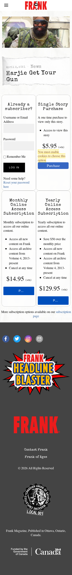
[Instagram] (28, 338)
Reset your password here (16, 184)
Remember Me (16, 156)
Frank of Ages (36, 457)
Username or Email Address (15, 119)
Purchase (53, 165)
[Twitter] (17, 338)
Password (9, 139)
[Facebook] (5, 338)
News (35, 67)
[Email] (39, 338)
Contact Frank (36, 450)
